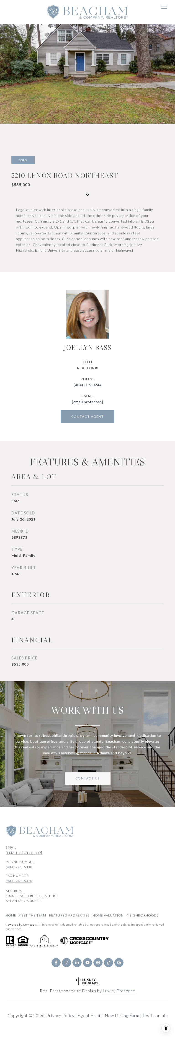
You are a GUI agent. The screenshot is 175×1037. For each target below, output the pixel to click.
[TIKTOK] (108, 962)
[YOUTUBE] (87, 962)
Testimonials (154, 1015)
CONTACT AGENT (87, 416)
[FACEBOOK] (56, 962)
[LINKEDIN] (77, 962)
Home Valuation (108, 915)
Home (11, 915)
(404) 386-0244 (88, 385)
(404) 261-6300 (19, 867)
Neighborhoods (143, 915)
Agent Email (90, 1015)
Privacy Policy (60, 1015)
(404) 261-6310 (19, 881)
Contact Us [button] (87, 778)
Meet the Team (32, 915)
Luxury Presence (119, 990)
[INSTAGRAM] (66, 962)
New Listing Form (122, 1015)
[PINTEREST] (98, 962)
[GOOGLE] (119, 962)
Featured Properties (69, 915)
